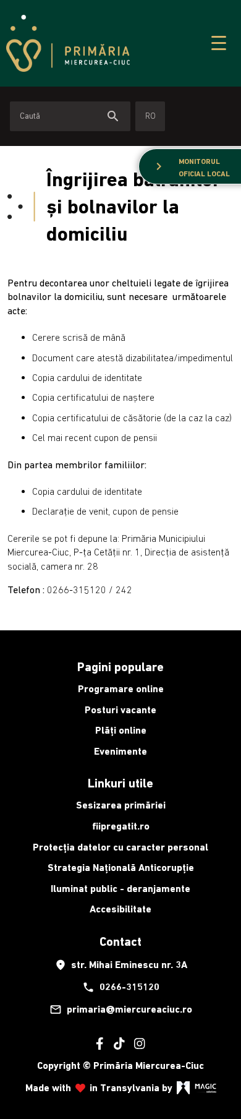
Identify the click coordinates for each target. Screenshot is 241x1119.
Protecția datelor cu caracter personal (120, 847)
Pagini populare (120, 666)
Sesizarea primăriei (121, 805)
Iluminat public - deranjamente (120, 888)
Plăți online (120, 730)
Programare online (121, 689)
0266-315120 (120, 987)
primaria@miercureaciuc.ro (120, 1009)
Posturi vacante (120, 710)
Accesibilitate (120, 909)
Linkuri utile (120, 783)
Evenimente (120, 751)
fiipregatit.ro (121, 826)
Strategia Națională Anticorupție (121, 867)
